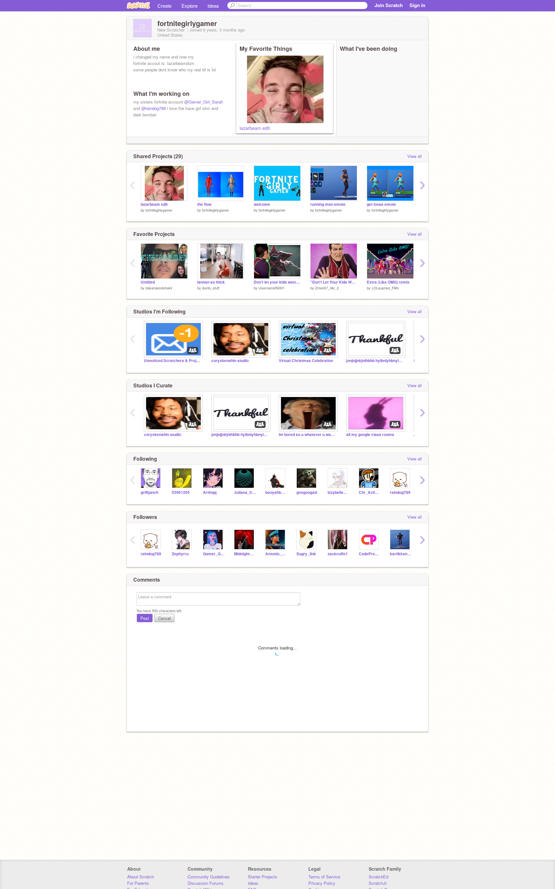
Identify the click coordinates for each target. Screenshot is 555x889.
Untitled (148, 282)
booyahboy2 (276, 492)
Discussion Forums (206, 883)
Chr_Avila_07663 (369, 492)
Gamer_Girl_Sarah (214, 554)
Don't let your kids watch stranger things (277, 282)
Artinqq (209, 492)
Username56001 (272, 287)
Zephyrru (180, 554)
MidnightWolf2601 (245, 554)
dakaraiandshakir (158, 287)
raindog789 (400, 492)
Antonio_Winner (276, 554)
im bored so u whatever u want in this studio (308, 434)
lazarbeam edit (255, 128)
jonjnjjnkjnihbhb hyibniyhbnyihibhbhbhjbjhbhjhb (375, 360)
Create (164, 5)
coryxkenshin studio (230, 360)
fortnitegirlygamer (158, 210)
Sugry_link (306, 554)
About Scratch (140, 877)
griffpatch (149, 492)
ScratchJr (378, 883)
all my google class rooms (370, 434)
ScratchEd (378, 877)
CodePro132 (369, 554)
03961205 (181, 492)
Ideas (213, 5)
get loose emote (381, 204)
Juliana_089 (245, 492)
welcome (262, 204)
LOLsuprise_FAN (385, 287)
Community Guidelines (209, 877)
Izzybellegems (338, 492)
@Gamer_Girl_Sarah (203, 102)
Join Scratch (388, 5)
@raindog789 (153, 108)
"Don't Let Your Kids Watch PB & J (333, 282)
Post (144, 618)
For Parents (138, 883)
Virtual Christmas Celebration (306, 360)
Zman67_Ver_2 (327, 287)
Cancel (164, 618)
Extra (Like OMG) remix (388, 282)
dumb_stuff (210, 287)
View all (414, 156)
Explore (189, 5)
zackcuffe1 (338, 554)
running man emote (328, 204)
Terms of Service (324, 877)
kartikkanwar (400, 554)
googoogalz (306, 492)
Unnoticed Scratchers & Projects (173, 360)
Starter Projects (262, 877)
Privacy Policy (321, 883)
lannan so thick (211, 282)
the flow (204, 204)
